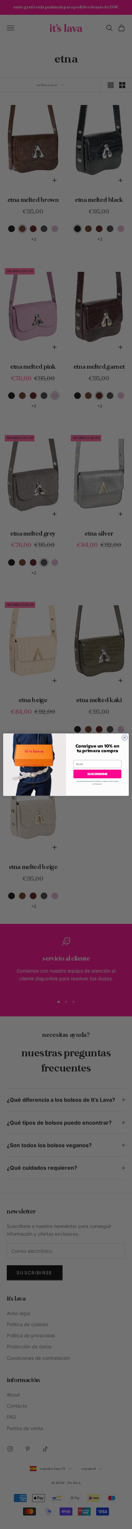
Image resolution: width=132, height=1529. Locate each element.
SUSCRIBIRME (97, 773)
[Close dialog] (125, 737)
